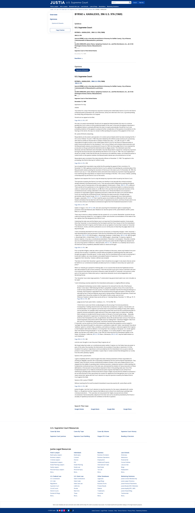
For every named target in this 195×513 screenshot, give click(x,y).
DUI (75, 462)
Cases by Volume (103, 431)
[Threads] (66, 510)
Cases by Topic (79, 431)
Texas (75, 493)
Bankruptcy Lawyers (56, 455)
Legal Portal (104, 510)
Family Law (77, 467)
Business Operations (103, 457)
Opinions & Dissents (82, 70)
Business (100, 453)
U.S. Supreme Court (72, 9)
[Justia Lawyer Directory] (73, 510)
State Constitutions (79, 478)
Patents (100, 488)
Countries (100, 493)
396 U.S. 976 (95, 81)
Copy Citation (60, 30)
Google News (127, 409)
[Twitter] (71, 510)
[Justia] (57, 2)
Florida (76, 488)
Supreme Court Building (82, 436)
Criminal (76, 457)
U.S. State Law (78, 476)
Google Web (111, 409)
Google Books (95, 409)
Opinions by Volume (83, 9)
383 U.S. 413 (108, 242)
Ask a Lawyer (64, 6)
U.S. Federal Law (55, 476)
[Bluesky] (68, 510)
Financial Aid (124, 460)
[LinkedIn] (57, 510)
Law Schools (84, 6)
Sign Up (141, 2)
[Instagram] (64, 510)
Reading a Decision (127, 436)
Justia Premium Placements (129, 483)
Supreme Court (54, 486)
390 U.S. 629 (85, 235)
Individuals (77, 453)
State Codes (77, 481)
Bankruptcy (77, 455)
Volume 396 (92, 9)
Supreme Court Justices (58, 436)
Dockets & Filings (55, 493)
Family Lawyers (54, 467)
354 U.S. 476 (98, 237)
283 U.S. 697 (114, 334)
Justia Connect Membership (129, 478)
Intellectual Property (103, 462)
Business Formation (103, 455)
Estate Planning (78, 465)
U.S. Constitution (55, 478)
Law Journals (125, 465)
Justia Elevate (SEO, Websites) (129, 486)
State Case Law (78, 483)
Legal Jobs (100, 478)
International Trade (103, 465)
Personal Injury (78, 469)
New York (76, 491)
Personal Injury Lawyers (57, 469)
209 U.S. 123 (98, 196)
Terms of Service (122, 510)
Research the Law (74, 6)
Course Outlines (125, 462)
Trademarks (101, 491)
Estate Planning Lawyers (57, 465)
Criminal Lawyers (55, 460)
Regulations (53, 483)
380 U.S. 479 (124, 185)
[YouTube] (60, 510)
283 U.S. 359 (96, 334)
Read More (78, 58)
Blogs (122, 467)
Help (115, 510)
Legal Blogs (101, 481)
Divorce (76, 460)
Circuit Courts (54, 488)
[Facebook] (62, 510)
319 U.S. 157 (90, 198)
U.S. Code (53, 481)
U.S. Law (56, 9)
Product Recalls (102, 486)
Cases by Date (55, 431)
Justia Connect (96, 510)
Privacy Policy (131, 510)
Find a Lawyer (54, 6)
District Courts (54, 491)
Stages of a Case (103, 436)
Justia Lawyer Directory (127, 481)
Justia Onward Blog (126, 491)
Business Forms (102, 483)
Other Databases (103, 476)
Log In (135, 2)
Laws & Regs (93, 6)
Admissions (124, 457)
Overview (53, 15)
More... (52, 472)
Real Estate (101, 467)
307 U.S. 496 (91, 208)
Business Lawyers (55, 457)
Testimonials (125, 493)
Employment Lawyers (56, 462)
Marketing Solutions (113, 6)
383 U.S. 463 (124, 235)
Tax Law (100, 469)
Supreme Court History (128, 431)
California (76, 486)
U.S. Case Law (63, 9)
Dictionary (124, 455)
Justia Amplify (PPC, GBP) (128, 488)
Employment (101, 460)
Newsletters (102, 6)
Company (110, 510)
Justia (51, 9)
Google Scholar (79, 409)
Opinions (53, 19)
